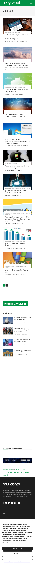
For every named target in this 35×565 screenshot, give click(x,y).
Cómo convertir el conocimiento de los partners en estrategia (22, 329)
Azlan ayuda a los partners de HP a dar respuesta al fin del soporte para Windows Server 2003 (17, 219)
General (16, 241)
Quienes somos (7, 517)
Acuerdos (7, 163)
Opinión (16, 87)
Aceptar (15, 548)
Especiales (19, 266)
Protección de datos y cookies (11, 561)
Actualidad (8, 32)
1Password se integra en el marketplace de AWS (22, 340)
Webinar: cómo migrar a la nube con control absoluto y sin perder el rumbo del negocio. (17, 37)
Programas (7, 214)
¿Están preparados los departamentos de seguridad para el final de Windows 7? (17, 141)
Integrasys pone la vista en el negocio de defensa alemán (22, 351)
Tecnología (17, 112)
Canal (12, 32)
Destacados (17, 32)
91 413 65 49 (20, 470)
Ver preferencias (16, 558)
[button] (32, 521)
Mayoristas (22, 188)
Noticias (15, 163)
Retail (24, 241)
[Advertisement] (17, 419)
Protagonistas (21, 87)
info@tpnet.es (7, 470)
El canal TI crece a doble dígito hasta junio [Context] (23, 318)
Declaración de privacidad (24, 561)
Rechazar (15, 553)
